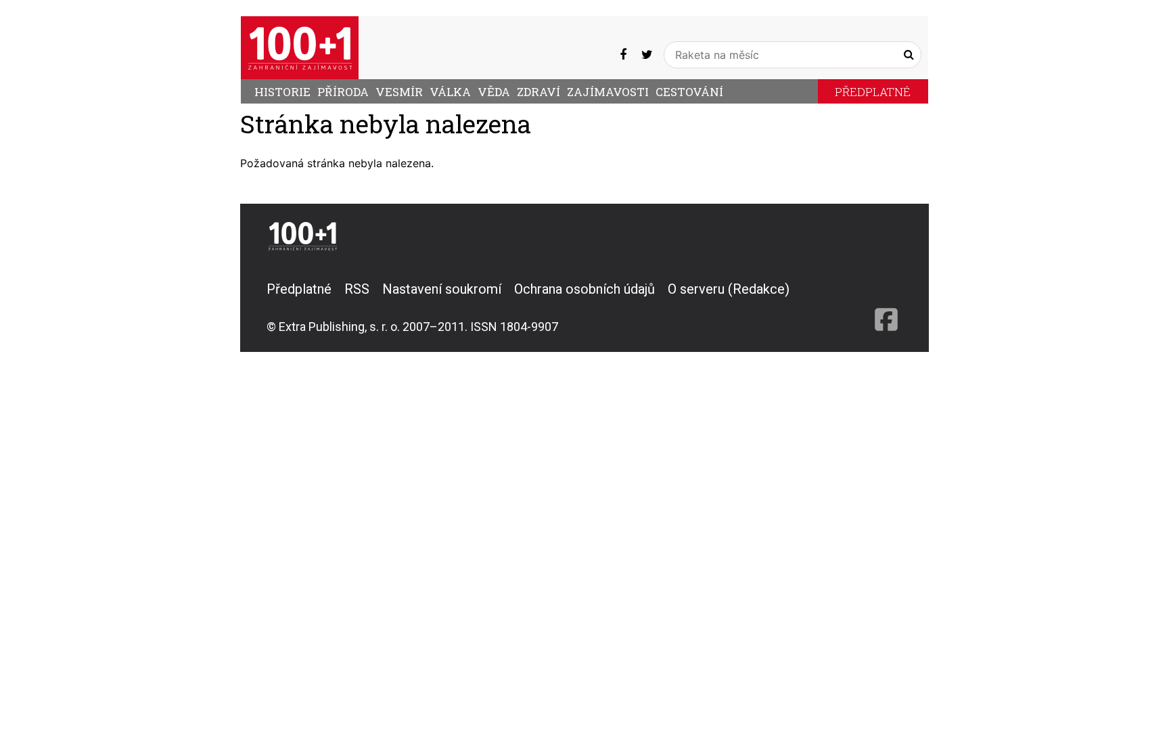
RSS (356, 289)
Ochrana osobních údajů (584, 289)
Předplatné (873, 91)
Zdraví (538, 91)
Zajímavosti (608, 91)
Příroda (343, 91)
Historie (282, 91)
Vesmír (399, 91)
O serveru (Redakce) (728, 289)
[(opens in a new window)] (623, 54)
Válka (450, 91)
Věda (494, 91)
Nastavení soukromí (441, 289)
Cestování (689, 91)
